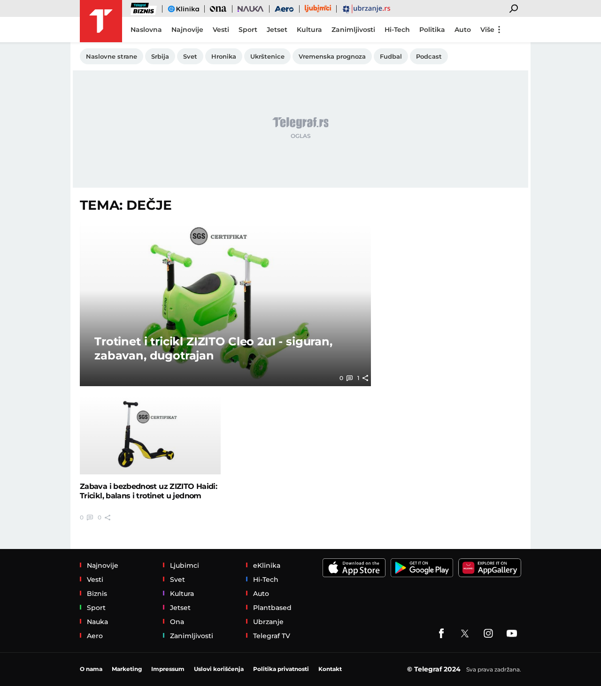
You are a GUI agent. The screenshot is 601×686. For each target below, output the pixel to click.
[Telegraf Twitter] (464, 633)
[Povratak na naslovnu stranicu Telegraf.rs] (101, 21)
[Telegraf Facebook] (441, 633)
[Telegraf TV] (511, 633)
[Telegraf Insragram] (488, 633)
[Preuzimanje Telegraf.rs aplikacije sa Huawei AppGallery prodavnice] (489, 567)
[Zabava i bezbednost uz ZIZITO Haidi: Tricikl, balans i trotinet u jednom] (150, 435)
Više (487, 29)
